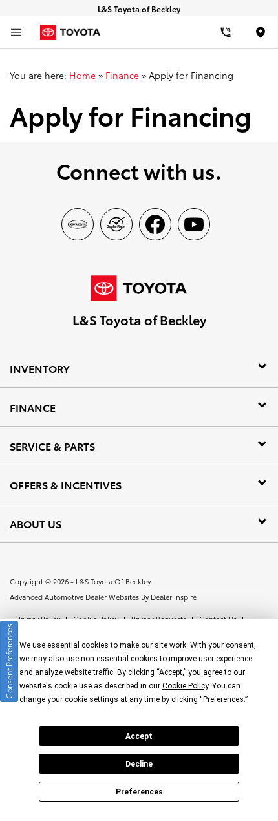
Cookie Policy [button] (185, 685)
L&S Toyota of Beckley (113, 581)
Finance (122, 75)
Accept (139, 736)
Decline (139, 764)
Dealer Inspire (174, 597)
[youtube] (194, 224)
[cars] (77, 224)
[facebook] (155, 224)
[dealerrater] (116, 224)
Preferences (139, 791)
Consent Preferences (8, 661)
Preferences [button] (223, 699)
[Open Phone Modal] (226, 32)
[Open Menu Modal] (16, 32)
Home (82, 75)
